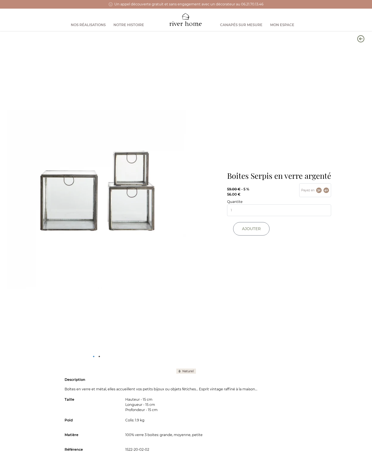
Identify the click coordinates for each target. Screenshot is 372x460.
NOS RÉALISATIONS (88, 25)
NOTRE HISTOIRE (128, 25)
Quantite (235, 202)
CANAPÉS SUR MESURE (241, 25)
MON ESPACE (282, 25)
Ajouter (251, 228)
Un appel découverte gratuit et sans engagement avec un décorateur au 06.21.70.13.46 (189, 4)
